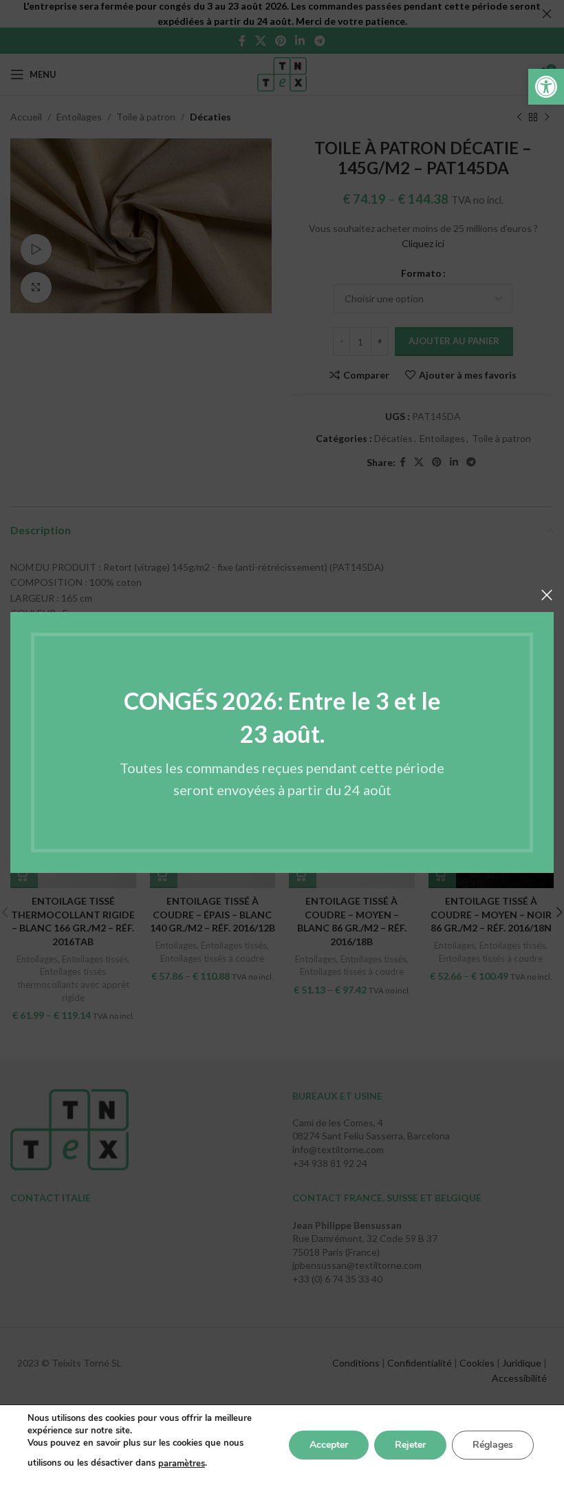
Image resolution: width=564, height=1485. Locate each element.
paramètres (181, 1463)
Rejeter (410, 1444)
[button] (546, 87)
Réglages (493, 1444)
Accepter (329, 1444)
